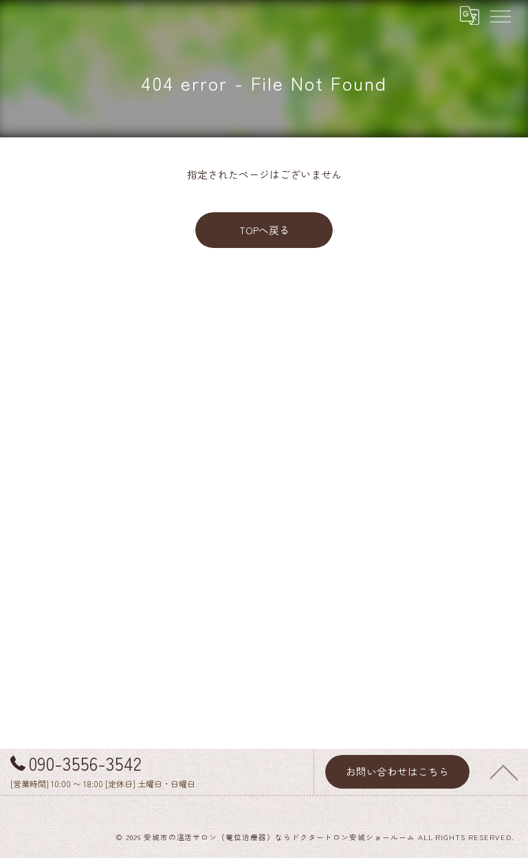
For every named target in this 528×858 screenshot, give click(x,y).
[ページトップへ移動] (504, 771)
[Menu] (500, 15)
